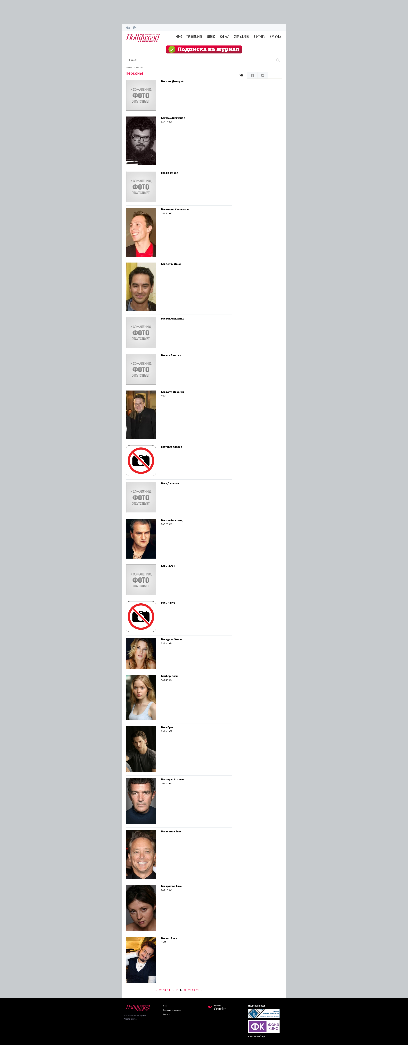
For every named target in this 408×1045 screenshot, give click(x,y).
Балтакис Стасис (171, 446)
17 (181, 990)
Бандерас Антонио (173, 779)
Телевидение (194, 37)
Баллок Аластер (171, 355)
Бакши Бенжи (169, 172)
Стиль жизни (242, 37)
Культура (275, 37)
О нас (165, 1006)
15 (172, 990)
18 (185, 990)
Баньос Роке (169, 938)
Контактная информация (172, 1010)
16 (177, 990)
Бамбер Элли (169, 676)
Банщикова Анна (171, 886)
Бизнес (211, 37)
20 (193, 990)
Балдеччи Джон (171, 264)
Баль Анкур (168, 602)
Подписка (166, 1014)
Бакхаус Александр (173, 118)
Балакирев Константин (175, 209)
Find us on (220, 1008)
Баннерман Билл (171, 831)
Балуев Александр (172, 520)
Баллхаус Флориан (172, 392)
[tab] (241, 75)
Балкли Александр (172, 318)
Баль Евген (168, 566)
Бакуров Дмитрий (172, 81)
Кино (179, 37)
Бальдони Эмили (171, 639)
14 (168, 990)
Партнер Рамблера (256, 1036)
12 (160, 990)
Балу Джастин (170, 483)
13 (164, 990)
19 (189, 990)
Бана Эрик (167, 727)
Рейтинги (260, 37)
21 (197, 990)
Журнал (224, 37)
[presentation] (241, 75)
